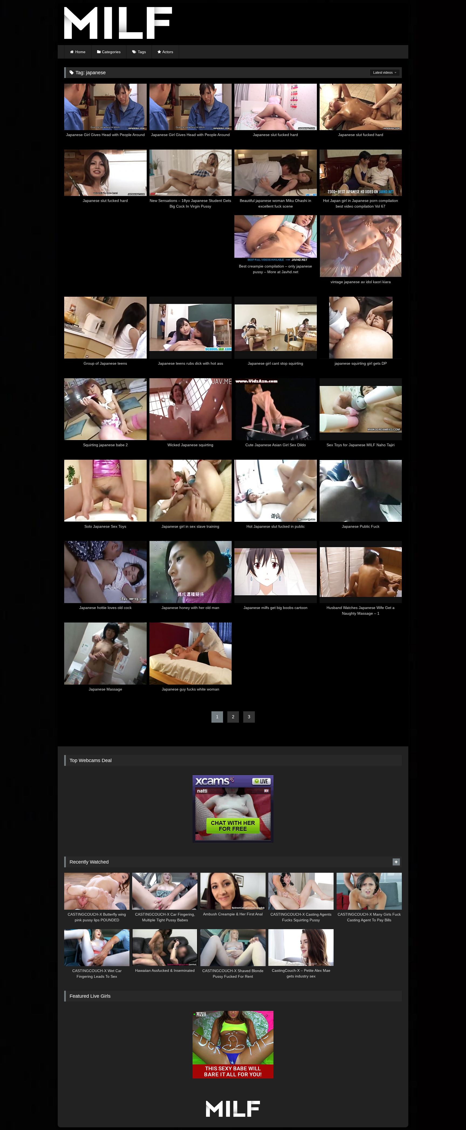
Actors (167, 52)
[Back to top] (449, 1114)
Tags (142, 52)
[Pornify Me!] (118, 24)
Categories (111, 52)
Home (80, 52)
